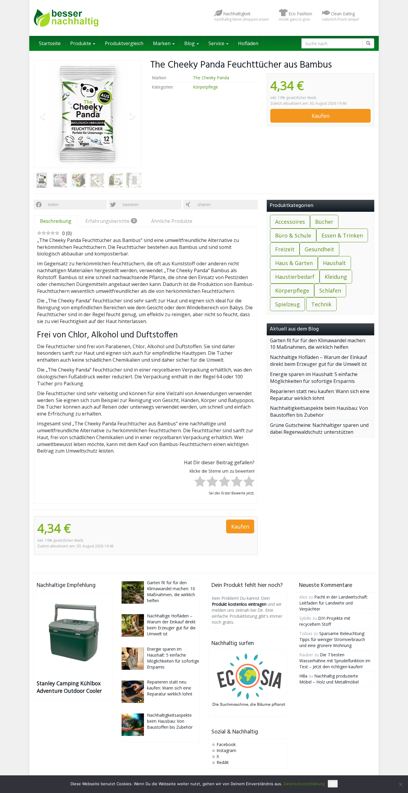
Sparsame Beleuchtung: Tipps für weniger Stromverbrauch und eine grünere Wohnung (332, 639)
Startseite (50, 43)
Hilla (303, 676)
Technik (321, 304)
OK (332, 783)
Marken (162, 43)
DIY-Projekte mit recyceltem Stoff (324, 621)
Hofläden (248, 43)
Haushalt (334, 263)
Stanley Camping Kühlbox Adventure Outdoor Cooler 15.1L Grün (69, 687)
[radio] (199, 482)
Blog (190, 43)
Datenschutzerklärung (304, 783)
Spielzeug (287, 304)
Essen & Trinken (342, 235)
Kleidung (336, 276)
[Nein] (401, 784)
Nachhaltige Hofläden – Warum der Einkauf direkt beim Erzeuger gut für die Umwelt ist (318, 360)
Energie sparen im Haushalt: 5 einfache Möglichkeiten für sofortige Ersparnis (314, 377)
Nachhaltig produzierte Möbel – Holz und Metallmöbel (329, 679)
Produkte (81, 43)
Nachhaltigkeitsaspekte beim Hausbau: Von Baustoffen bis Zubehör (319, 411)
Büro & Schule (293, 235)
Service (217, 43)
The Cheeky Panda (211, 77)
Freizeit (285, 249)
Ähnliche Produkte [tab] (171, 221)
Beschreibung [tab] (55, 221)
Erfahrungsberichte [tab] (110, 221)
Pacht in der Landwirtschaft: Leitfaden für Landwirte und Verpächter (333, 603)
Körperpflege (205, 87)
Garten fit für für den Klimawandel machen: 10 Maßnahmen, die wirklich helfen (318, 344)
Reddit (223, 762)
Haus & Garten (294, 263)
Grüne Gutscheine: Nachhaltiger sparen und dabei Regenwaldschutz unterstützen (319, 428)
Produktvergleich (124, 43)
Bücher (324, 221)
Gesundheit (319, 249)
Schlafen (330, 290)
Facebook (226, 744)
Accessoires (290, 221)
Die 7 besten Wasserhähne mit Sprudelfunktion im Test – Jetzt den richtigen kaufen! (334, 660)
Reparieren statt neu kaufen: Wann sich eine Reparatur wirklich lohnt (319, 394)
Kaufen (320, 115)
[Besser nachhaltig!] (87, 18)
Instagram (226, 750)
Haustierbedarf (295, 276)
